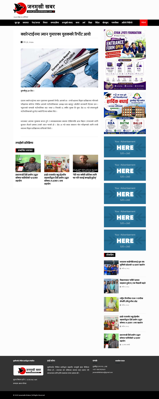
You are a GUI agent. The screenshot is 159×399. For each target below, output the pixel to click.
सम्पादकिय (55, 22)
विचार (45, 22)
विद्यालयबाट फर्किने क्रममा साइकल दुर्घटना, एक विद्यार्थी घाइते (132, 281)
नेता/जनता (36, 22)
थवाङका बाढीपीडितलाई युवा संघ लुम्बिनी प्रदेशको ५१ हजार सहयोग (132, 263)
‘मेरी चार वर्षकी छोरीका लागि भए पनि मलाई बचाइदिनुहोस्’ (85, 176)
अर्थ (83, 22)
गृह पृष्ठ (17, 22)
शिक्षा (90, 22)
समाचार (26, 22)
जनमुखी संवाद (67, 22)
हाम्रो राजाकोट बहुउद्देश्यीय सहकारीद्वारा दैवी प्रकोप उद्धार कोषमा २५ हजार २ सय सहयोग (56, 179)
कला (77, 22)
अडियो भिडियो (127, 22)
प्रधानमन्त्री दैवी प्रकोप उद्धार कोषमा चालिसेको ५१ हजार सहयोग (26, 177)
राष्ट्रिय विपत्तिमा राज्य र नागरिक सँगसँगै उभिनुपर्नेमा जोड (131, 300)
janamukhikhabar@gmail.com (103, 372)
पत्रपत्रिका (115, 22)
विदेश (97, 22)
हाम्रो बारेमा (51, 360)
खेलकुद (105, 22)
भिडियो (143, 22)
